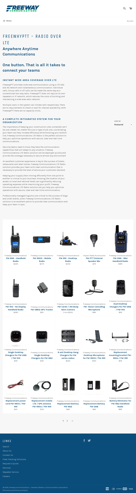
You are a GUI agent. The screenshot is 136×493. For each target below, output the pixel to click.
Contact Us (8, 455)
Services (7, 468)
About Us (7, 451)
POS (4, 490)
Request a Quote (10, 463)
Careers (6, 476)
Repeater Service (11, 472)
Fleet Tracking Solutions (14, 459)
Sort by (117, 121)
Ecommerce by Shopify (18, 490)
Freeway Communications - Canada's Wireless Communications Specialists (38, 487)
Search (6, 446)
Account (130, 21)
